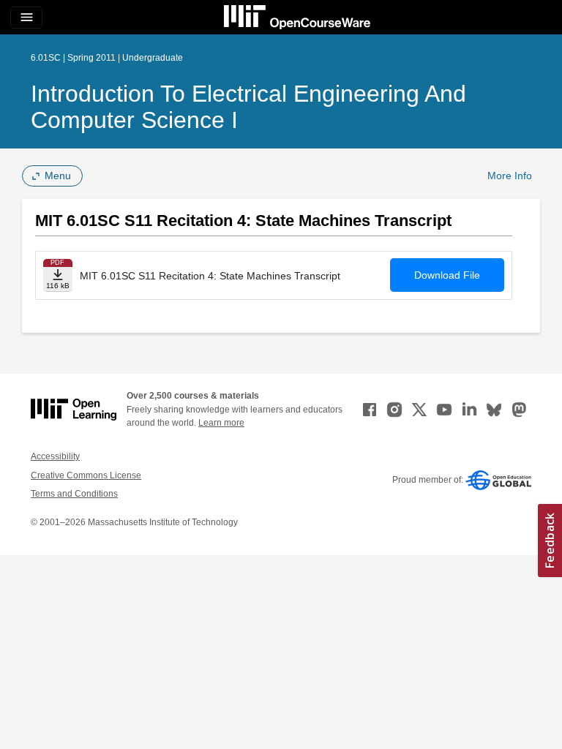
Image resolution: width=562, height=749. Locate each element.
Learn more (221, 423)
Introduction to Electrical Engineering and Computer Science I (248, 106)
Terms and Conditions (74, 494)
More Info (509, 175)
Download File (447, 275)
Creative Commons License (86, 475)
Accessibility (55, 456)
